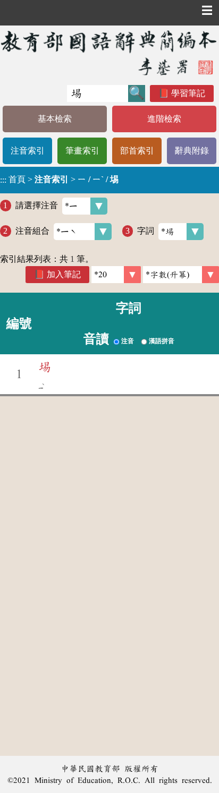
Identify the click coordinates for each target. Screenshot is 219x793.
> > (59, 179)
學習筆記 (188, 93)
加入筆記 (64, 274)
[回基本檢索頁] (109, 52)
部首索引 (137, 150)
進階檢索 (164, 118)
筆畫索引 (82, 150)
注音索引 (28, 150)
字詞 (145, 230)
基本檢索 (55, 118)
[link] (181, 274)
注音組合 (32, 230)
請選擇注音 (36, 205)
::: (3, 179)
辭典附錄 (192, 150)
